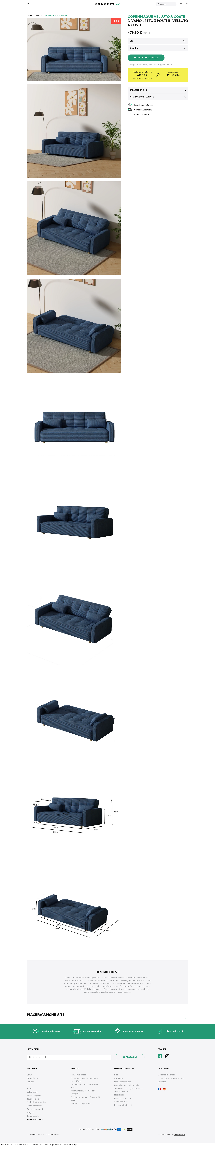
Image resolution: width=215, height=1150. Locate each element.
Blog (116, 1075)
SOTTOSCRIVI (130, 1057)
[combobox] (167, 4)
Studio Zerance (179, 1134)
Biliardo (30, 1088)
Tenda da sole (33, 1116)
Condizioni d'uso (121, 1102)
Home (29, 15)
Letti (29, 1085)
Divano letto (32, 1078)
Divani (37, 15)
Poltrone (30, 1082)
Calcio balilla (32, 1092)
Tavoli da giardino (34, 1099)
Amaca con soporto (35, 1109)
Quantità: (133, 48)
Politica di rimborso (122, 1098)
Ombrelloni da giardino (36, 1102)
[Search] (158, 4)
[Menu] (29, 4)
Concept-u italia (34, 1134)
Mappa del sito (35, 1119)
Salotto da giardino (35, 1095)
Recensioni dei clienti (123, 1105)
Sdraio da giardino (34, 1106)
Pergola (30, 1112)
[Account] (179, 3)
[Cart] (185, 3)
